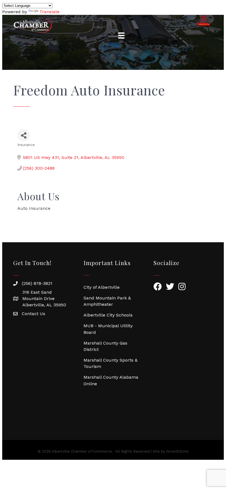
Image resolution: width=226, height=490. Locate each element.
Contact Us (33, 313)
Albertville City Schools (108, 315)
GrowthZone (177, 451)
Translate (49, 11)
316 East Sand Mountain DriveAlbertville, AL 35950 (44, 298)
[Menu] (121, 35)
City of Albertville (102, 287)
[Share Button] (23, 135)
